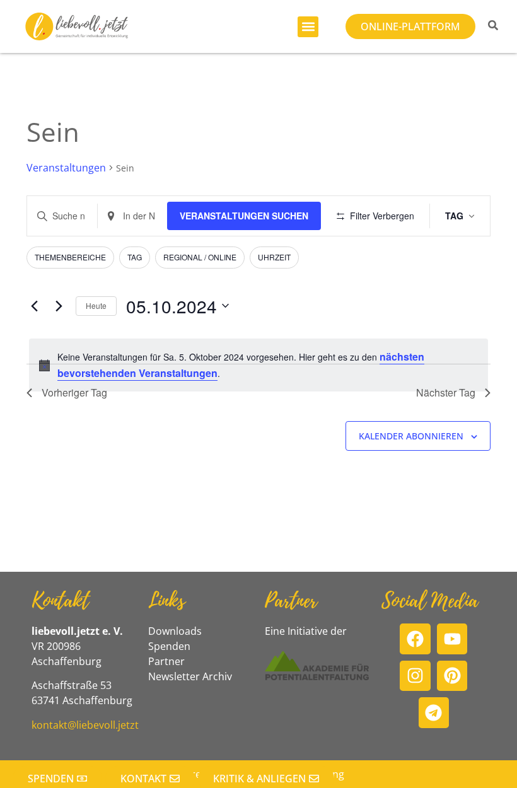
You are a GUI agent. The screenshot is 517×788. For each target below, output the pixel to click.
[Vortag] (34, 305)
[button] (308, 26)
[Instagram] (415, 676)
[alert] (258, 365)
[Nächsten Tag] (58, 305)
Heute (96, 305)
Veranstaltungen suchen (244, 215)
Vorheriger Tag (74, 392)
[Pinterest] (452, 676)
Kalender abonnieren (411, 436)
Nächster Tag (445, 392)
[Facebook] (415, 638)
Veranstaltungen (66, 168)
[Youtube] (452, 638)
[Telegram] (434, 712)
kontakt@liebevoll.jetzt (85, 725)
